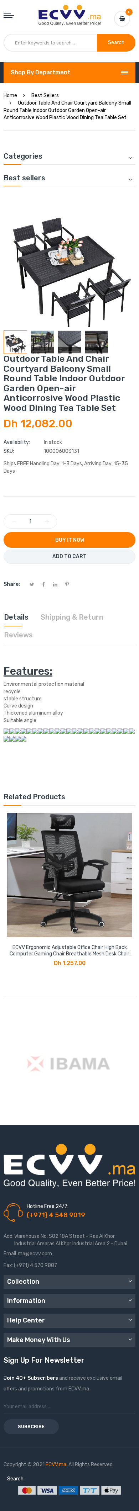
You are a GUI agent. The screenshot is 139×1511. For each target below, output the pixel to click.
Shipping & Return (72, 617)
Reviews (18, 635)
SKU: (9, 451)
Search (15, 1479)
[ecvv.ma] (69, 11)
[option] (15, 342)
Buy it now (69, 540)
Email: (10, 1254)
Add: (9, 1236)
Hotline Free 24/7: (47, 1206)
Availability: (17, 442)
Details (16, 617)
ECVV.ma (56, 1465)
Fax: (8, 1265)
